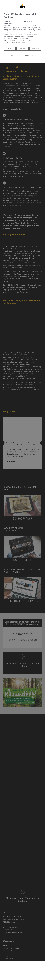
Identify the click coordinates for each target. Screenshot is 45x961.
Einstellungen (22, 48)
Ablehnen (9, 48)
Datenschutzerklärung (12, 40)
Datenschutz (16, 55)
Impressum (28, 55)
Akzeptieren (35, 48)
